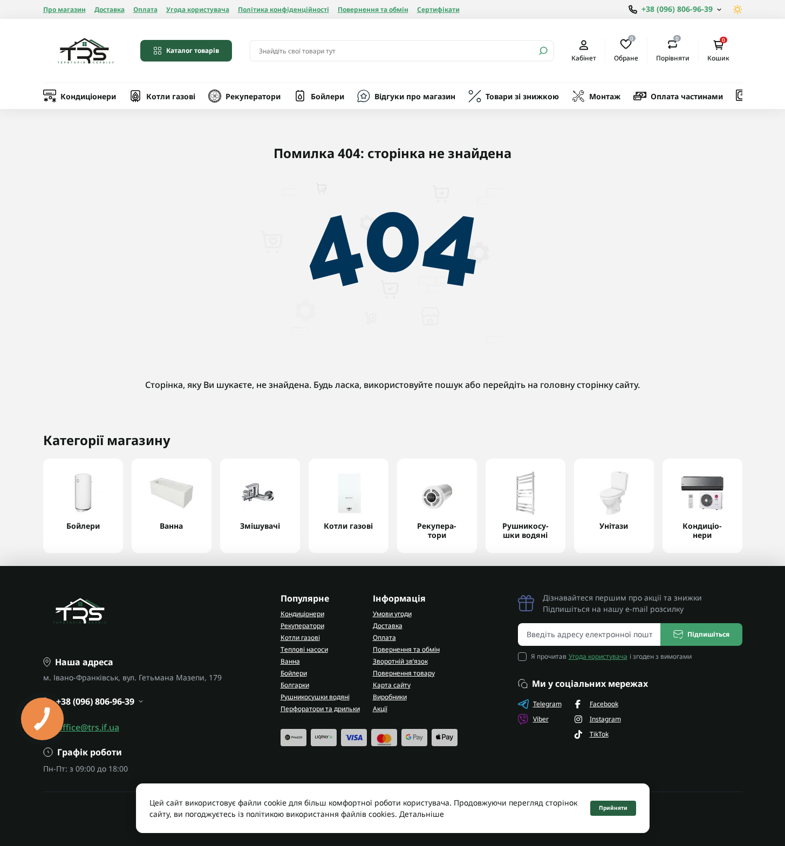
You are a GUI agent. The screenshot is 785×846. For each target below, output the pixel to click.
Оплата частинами (687, 96)
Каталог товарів (192, 50)
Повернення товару (404, 673)
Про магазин (64, 9)
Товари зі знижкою (522, 96)
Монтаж (604, 96)
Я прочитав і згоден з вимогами (611, 656)
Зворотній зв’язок (400, 661)
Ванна (290, 661)
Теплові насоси (304, 649)
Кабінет (583, 57)
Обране (626, 50)
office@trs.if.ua (88, 727)
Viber (541, 719)
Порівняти (673, 50)
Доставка (109, 9)
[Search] (543, 50)
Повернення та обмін (373, 9)
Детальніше (421, 814)
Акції (380, 708)
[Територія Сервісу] (85, 51)
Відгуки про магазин (414, 96)
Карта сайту (392, 685)
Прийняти (613, 807)
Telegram (547, 703)
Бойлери (327, 96)
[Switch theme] (737, 9)
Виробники (390, 696)
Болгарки (295, 685)
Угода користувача (197, 9)
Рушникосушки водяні (315, 696)
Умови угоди (392, 613)
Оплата (145, 9)
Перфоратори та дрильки (320, 708)
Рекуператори (253, 96)
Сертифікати (438, 9)
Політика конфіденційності (283, 9)
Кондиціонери (88, 96)
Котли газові (170, 96)
